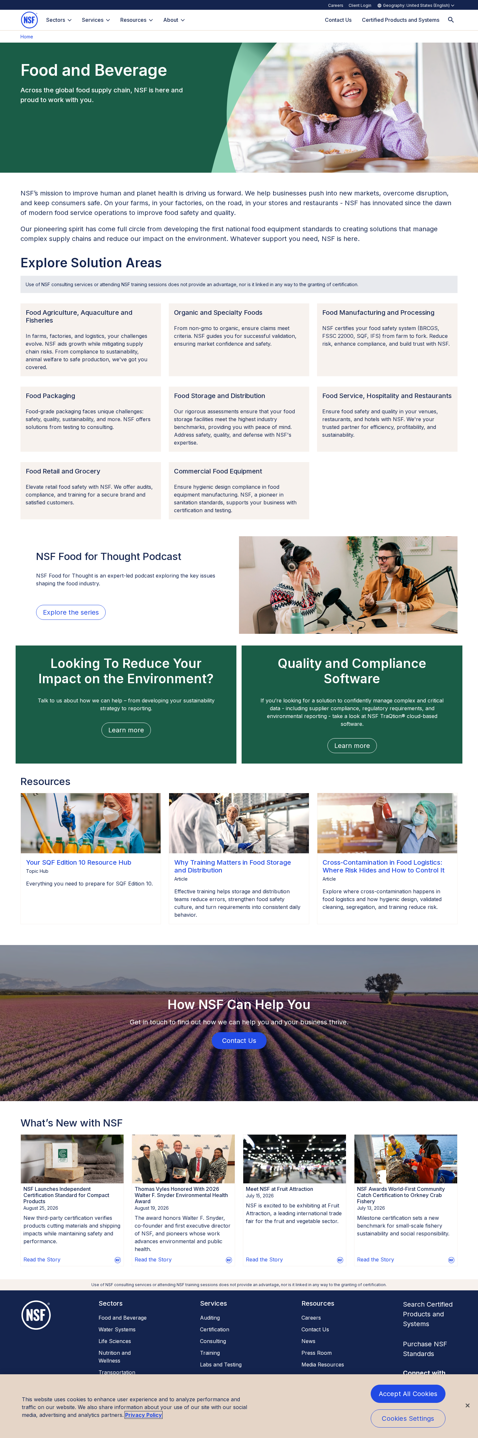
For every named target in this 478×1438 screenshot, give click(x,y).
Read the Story (41, 1259)
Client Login (360, 5)
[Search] (451, 20)
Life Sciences (115, 1341)
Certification (214, 1329)
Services (92, 20)
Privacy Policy (143, 1415)
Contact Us (315, 1329)
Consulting (213, 1341)
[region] (239, 1406)
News (308, 1341)
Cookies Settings (408, 1418)
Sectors (55, 20)
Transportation (117, 1372)
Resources (133, 20)
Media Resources (322, 1364)
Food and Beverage (123, 1317)
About (170, 20)
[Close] (467, 1405)
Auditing (210, 1317)
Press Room (316, 1353)
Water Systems (117, 1329)
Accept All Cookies (408, 1394)
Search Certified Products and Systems (428, 1314)
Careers (335, 5)
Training (210, 1353)
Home (26, 36)
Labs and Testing (221, 1364)
